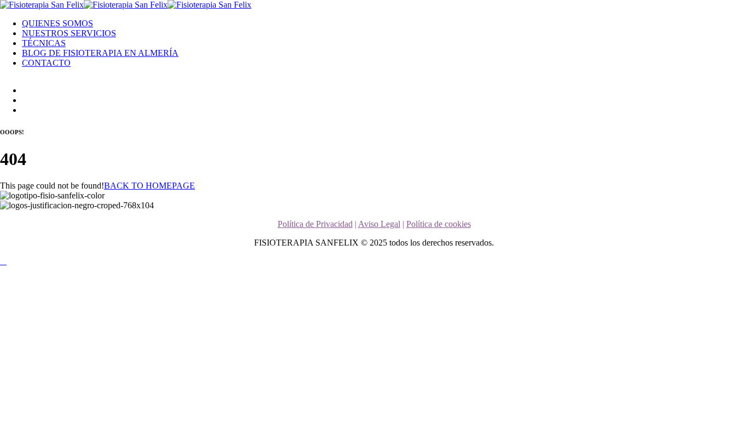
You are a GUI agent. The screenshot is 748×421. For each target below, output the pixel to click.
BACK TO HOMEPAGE (149, 185)
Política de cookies (438, 224)
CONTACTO (46, 62)
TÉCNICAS (44, 43)
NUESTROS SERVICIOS (69, 33)
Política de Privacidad (315, 224)
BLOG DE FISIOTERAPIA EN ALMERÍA (100, 53)
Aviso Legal (379, 224)
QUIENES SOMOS (57, 23)
